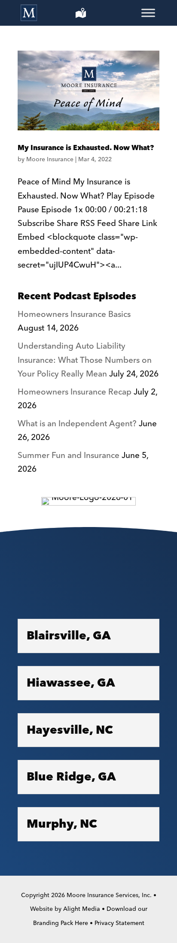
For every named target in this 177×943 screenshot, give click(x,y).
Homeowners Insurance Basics (74, 314)
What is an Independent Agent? (77, 424)
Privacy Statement (119, 923)
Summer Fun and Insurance (68, 456)
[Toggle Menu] (148, 13)
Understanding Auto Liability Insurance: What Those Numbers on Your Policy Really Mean (85, 360)
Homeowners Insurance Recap (74, 392)
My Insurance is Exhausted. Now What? (86, 148)
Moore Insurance (49, 159)
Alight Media (81, 909)
